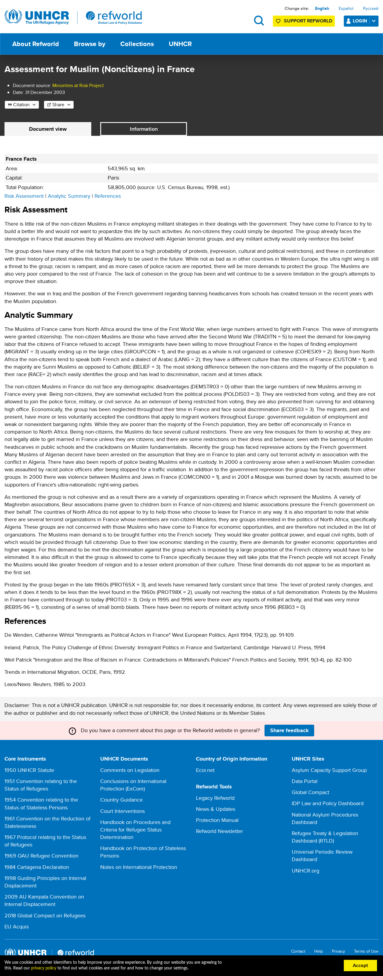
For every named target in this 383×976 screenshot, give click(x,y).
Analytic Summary (69, 196)
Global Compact (310, 792)
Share (58, 104)
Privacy (338, 951)
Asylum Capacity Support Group (329, 770)
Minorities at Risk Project (78, 85)
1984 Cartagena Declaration (36, 867)
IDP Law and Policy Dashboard (328, 803)
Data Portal (304, 781)
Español (346, 8)
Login (360, 20)
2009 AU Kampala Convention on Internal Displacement (44, 900)
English (322, 8)
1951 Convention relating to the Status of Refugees (40, 784)
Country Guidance (121, 799)
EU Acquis (16, 926)
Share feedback (289, 730)
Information (144, 129)
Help (318, 951)
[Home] (73, 17)
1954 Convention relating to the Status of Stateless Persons (41, 803)
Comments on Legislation (129, 770)
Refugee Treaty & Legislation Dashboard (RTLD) (325, 836)
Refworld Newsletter (219, 831)
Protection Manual (217, 820)
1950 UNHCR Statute (29, 770)
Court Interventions (122, 811)
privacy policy (43, 968)
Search (259, 20)
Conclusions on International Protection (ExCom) (133, 784)
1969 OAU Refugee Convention (41, 855)
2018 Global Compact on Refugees (45, 915)
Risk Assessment (24, 196)
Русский (371, 8)
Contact (298, 951)
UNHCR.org (305, 870)
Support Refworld (308, 20)
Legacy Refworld (215, 798)
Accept (360, 965)
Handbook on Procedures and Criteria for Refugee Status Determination (135, 829)
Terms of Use (366, 951)
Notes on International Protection (138, 867)
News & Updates (215, 809)
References (108, 196)
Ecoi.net (205, 770)
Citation (21, 104)
